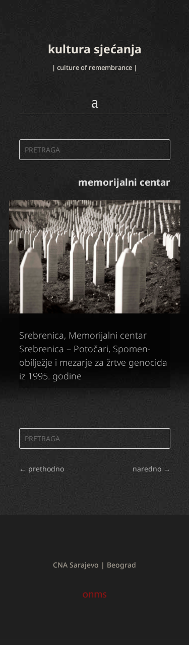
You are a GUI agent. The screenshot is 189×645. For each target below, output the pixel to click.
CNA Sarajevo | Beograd (94, 565)
